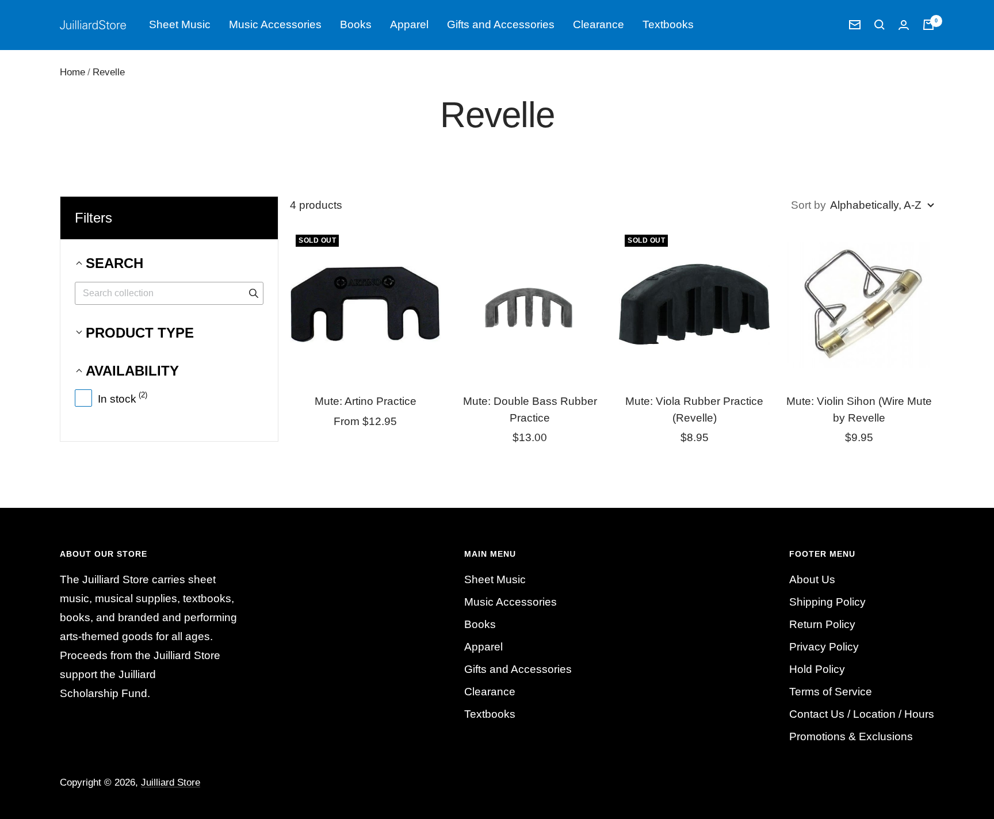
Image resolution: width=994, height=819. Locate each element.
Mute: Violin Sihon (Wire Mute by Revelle (859, 409)
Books (356, 24)
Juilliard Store (170, 782)
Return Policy (822, 624)
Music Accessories (275, 24)
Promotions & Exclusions (851, 736)
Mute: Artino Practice (365, 401)
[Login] (904, 25)
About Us (812, 579)
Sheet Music (180, 24)
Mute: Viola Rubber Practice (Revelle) (694, 409)
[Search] (879, 25)
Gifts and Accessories (501, 24)
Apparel (409, 24)
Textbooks (668, 24)
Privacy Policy (824, 647)
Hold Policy (817, 669)
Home (72, 72)
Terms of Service (830, 692)
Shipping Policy (827, 602)
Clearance (598, 24)
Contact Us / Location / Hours (861, 714)
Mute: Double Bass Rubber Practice (530, 409)
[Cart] (928, 25)
